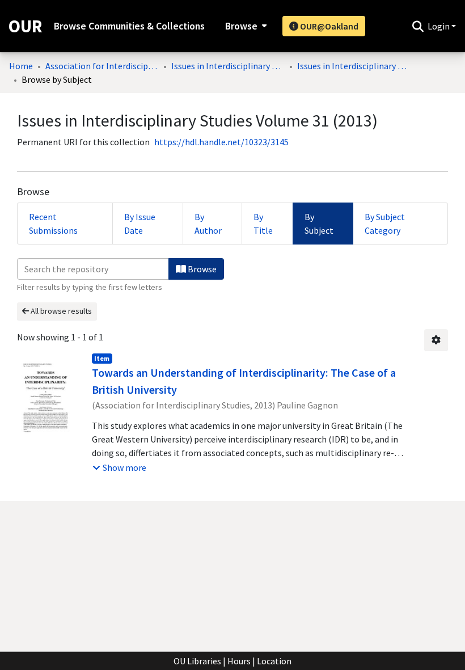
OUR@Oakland (328, 26)
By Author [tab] (208, 223)
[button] (418, 26)
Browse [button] (241, 26)
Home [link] (21, 65)
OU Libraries (197, 661)
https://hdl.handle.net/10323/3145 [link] (221, 142)
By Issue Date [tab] (139, 223)
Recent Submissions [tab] (53, 223)
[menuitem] (244, 26)
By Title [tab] (263, 223)
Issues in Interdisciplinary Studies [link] (228, 65)
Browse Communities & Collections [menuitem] (129, 26)
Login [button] (439, 26)
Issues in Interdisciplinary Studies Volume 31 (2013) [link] (354, 65)
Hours (239, 661)
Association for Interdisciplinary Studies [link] (102, 65)
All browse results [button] (60, 311)
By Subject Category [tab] (385, 223)
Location (274, 661)
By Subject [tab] (319, 223)
